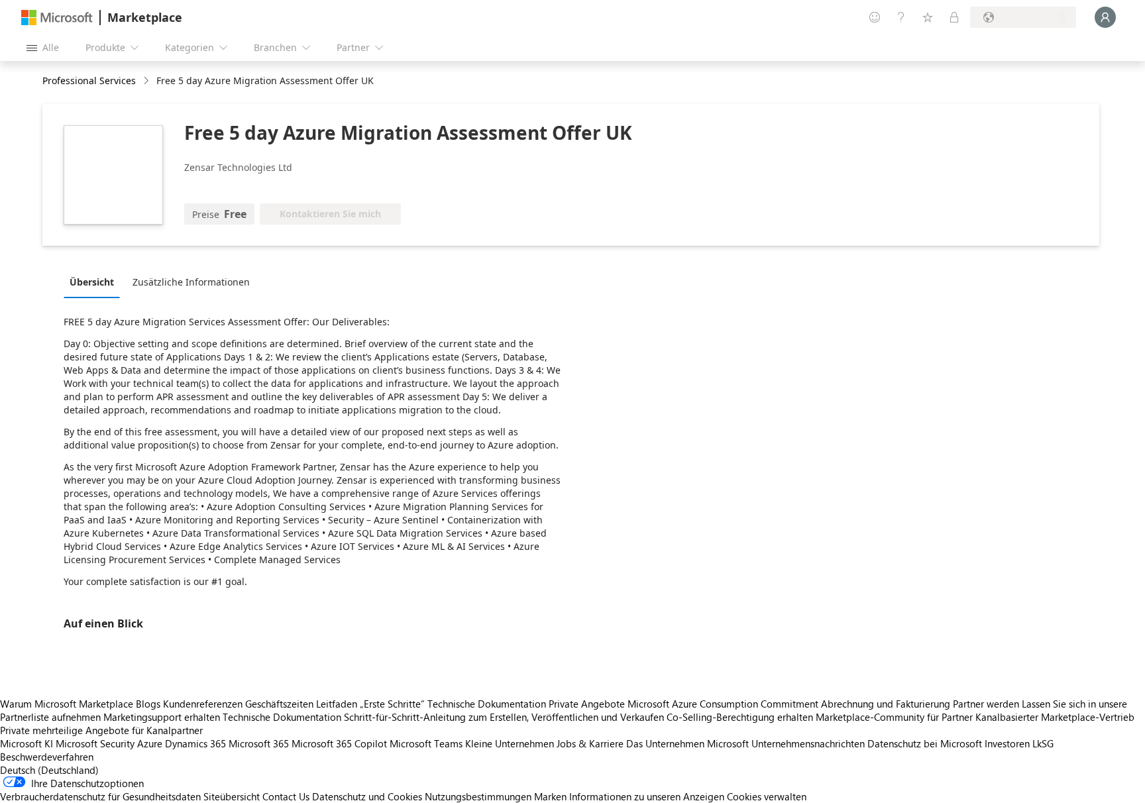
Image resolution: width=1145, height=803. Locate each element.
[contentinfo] (147, 81)
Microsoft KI (26, 743)
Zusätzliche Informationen (191, 282)
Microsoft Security (95, 743)
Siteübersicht (231, 796)
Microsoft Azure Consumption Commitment (724, 703)
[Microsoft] (57, 17)
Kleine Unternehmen (509, 743)
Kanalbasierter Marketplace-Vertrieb (1054, 716)
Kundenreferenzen (203, 703)
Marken (550, 796)
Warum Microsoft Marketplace (66, 703)
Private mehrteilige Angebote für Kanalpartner (101, 730)
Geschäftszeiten (279, 703)
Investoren (1007, 743)
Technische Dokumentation (486, 703)
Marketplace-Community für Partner (894, 716)
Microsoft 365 (259, 743)
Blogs (148, 703)
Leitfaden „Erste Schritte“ (370, 703)
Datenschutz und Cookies (367, 796)
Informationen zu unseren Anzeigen (646, 796)
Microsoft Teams (426, 743)
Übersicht (92, 282)
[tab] (95, 281)
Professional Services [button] (89, 80)
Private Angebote (587, 703)
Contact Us (285, 796)
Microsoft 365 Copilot (339, 743)
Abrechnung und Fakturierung (885, 703)
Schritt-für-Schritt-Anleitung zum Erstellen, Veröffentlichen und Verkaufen (504, 716)
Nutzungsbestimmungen (478, 796)
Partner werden (986, 703)
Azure (149, 743)
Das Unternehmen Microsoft (687, 743)
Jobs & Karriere (590, 743)
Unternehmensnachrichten (808, 743)
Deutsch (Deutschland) (49, 769)
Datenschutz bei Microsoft (924, 743)
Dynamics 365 (195, 743)
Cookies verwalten (766, 796)
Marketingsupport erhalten (161, 716)
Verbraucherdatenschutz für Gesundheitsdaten (100, 796)
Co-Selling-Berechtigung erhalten (740, 716)
